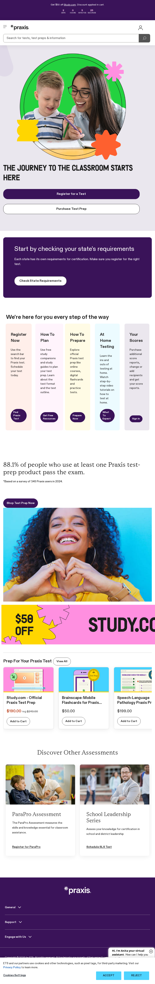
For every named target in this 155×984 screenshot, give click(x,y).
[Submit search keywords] (144, 38)
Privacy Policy (12, 967)
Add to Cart (18, 721)
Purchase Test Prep (71, 209)
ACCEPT (108, 975)
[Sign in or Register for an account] (140, 27)
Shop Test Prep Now (21, 503)
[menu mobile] (5, 27)
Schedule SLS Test (99, 847)
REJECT (136, 975)
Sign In (136, 419)
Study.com (70, 5)
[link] (28, 688)
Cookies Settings (14, 975)
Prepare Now (77, 417)
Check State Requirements (40, 281)
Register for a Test (71, 194)
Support (11, 922)
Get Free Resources (49, 417)
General (10, 907)
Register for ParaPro (26, 847)
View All (62, 661)
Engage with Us (16, 936)
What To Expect (107, 415)
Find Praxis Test (16, 415)
